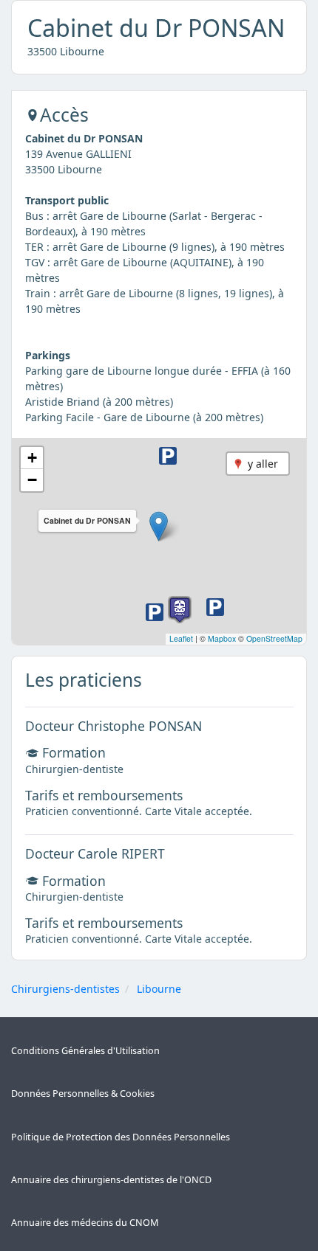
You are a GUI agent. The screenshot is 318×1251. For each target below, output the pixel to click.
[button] (158, 526)
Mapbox (222, 638)
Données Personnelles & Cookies (83, 1093)
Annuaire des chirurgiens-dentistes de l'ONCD (111, 1180)
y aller (263, 464)
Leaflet (181, 638)
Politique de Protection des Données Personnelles (120, 1137)
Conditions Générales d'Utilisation (85, 1050)
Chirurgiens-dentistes (65, 989)
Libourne (159, 989)
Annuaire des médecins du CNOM (84, 1222)
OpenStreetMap (274, 638)
